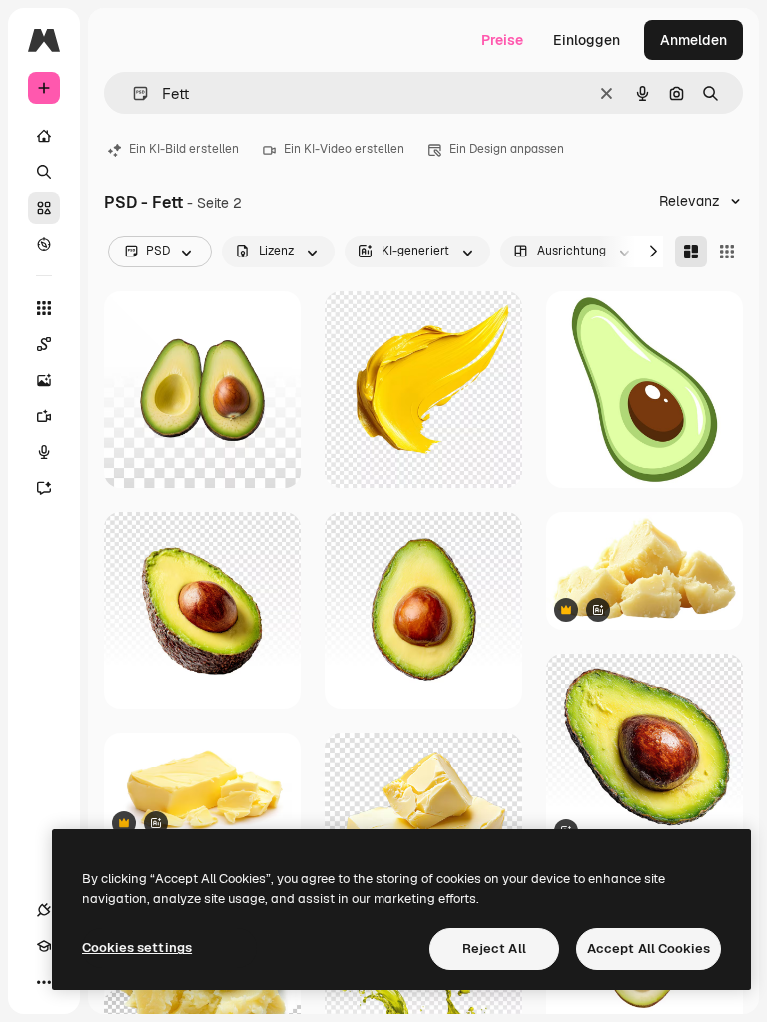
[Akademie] (44, 946)
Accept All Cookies (648, 948)
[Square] (727, 251)
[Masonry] (691, 251)
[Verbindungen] (44, 910)
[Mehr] (44, 982)
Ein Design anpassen (506, 149)
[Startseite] (44, 136)
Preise (502, 40)
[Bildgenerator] (44, 380)
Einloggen (586, 40)
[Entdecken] (44, 243)
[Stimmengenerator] (44, 452)
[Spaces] (44, 344)
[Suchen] (44, 172)
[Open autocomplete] (132, 93)
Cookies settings (137, 947)
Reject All (494, 948)
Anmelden (693, 40)
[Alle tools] (44, 308)
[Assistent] (44, 488)
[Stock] (44, 208)
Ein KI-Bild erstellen (184, 149)
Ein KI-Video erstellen (344, 149)
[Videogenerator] (44, 416)
